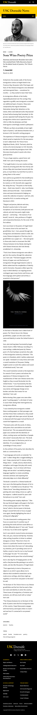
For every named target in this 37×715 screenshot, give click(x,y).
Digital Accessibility (28, 703)
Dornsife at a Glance (7, 703)
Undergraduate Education (9, 665)
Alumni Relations (24, 685)
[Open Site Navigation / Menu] (29, 2)
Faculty (11, 625)
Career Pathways (24, 698)
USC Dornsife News (16, 11)
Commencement (24, 695)
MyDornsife (6, 690)
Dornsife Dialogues (25, 692)
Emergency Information (8, 706)
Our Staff (22, 665)
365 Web (5, 693)
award (5, 634)
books (10, 634)
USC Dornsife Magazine (26, 689)
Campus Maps (23, 671)
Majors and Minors (7, 662)
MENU (4, 16)
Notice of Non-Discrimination (21, 706)
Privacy (21, 703)
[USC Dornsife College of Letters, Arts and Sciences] (9, 2)
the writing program (9, 637)
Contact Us (15, 703)
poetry (25, 634)
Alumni (11, 52)
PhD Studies (6, 673)
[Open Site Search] (33, 2)
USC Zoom (5, 697)
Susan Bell (8, 70)
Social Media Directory (25, 668)
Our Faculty (23, 662)
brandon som (18, 634)
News (4, 52)
